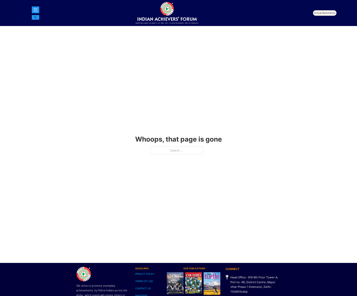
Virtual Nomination (324, 13)
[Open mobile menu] (35, 9)
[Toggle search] (35, 17)
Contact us (143, 288)
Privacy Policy (145, 273)
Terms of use (144, 281)
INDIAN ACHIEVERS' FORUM (167, 19)
